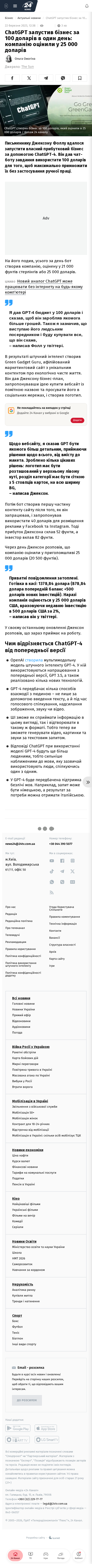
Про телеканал (15, 928)
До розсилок (27, 1400)
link (51, 860)
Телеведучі (12, 935)
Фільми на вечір (23, 1215)
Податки (18, 1178)
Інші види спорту (24, 1344)
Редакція (11, 914)
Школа (17, 1253)
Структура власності (62, 945)
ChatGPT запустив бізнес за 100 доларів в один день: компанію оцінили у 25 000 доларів (66, 18)
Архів (52, 952)
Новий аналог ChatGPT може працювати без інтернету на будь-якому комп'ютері (44, 287)
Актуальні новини (30, 18)
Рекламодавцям (15, 942)
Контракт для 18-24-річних (30, 1124)
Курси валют (21, 1161)
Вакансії (54, 938)
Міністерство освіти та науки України (38, 1247)
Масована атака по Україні (31, 1075)
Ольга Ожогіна (25, 58)
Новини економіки (27, 1150)
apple (47, 1428)
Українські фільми (25, 1210)
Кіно (16, 1199)
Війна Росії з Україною (31, 1047)
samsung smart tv (47, 1439)
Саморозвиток (22, 1264)
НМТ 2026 (18, 1258)
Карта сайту (57, 959)
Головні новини (23, 1004)
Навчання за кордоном (28, 1270)
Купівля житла (22, 1295)
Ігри (52, 966)
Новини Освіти (24, 1241)
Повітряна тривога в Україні (32, 1070)
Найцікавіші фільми (26, 1204)
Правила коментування (64, 917)
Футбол (17, 1327)
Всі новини (21, 998)
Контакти (55, 931)
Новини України (23, 1009)
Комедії (17, 1221)
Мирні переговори (25, 1064)
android (17, 1428)
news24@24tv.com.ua (20, 844)
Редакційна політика (19, 921)
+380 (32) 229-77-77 (30, 1499)
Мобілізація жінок (25, 1118)
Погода (17, 1032)
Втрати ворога (22, 1087)
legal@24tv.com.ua (55, 1503)
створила (34, 660)
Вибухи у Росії (22, 1081)
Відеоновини (21, 1021)
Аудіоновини (21, 1027)
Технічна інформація (63, 924)
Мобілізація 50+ (23, 1112)
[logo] (28, 6)
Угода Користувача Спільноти (61, 908)
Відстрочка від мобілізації (30, 1130)
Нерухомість (22, 1284)
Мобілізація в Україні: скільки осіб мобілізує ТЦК (46, 1135)
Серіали (17, 1227)
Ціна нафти (20, 1155)
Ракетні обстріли (24, 1052)
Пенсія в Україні (23, 1184)
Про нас (10, 907)
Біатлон (17, 1338)
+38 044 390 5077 (60, 844)
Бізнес (9, 18)
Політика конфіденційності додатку (23, 974)
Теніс (15, 1332)
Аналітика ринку (23, 1290)
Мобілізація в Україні (30, 1101)
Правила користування (20, 949)
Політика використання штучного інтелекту (20, 964)
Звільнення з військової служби (34, 1106)
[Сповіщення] (87, 5)
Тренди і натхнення (26, 1301)
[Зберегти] (80, 78)
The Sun (27, 67)
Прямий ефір (21, 1015)
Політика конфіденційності (23, 956)
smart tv (17, 1439)
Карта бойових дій (25, 1058)
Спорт (17, 1316)
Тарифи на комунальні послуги (34, 1172)
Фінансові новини (25, 1167)
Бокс (15, 1321)
